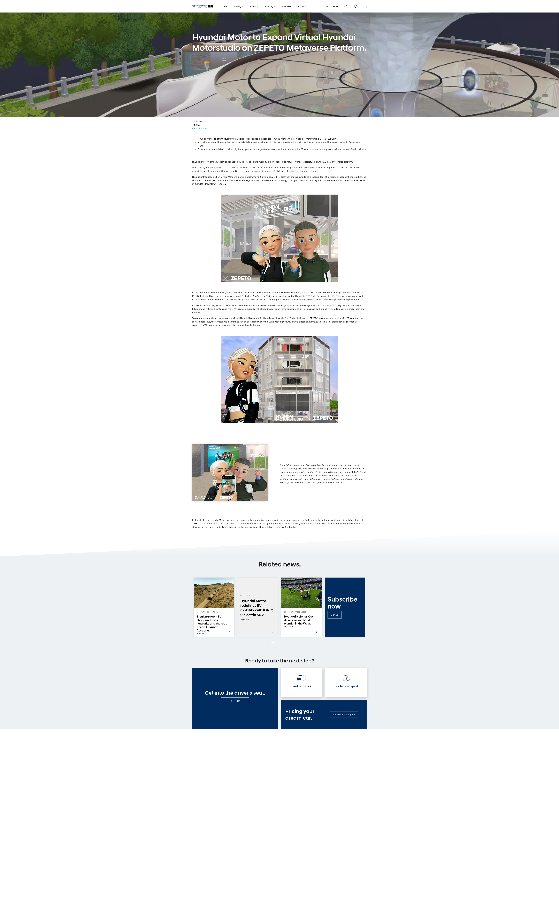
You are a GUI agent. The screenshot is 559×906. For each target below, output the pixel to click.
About (301, 6)
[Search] (365, 6)
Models (223, 6)
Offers (253, 6)
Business (286, 6)
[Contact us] (355, 6)
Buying (237, 6)
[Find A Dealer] (345, 6)
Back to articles (200, 128)
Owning (269, 6)
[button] (197, 125)
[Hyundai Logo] (202, 6)
